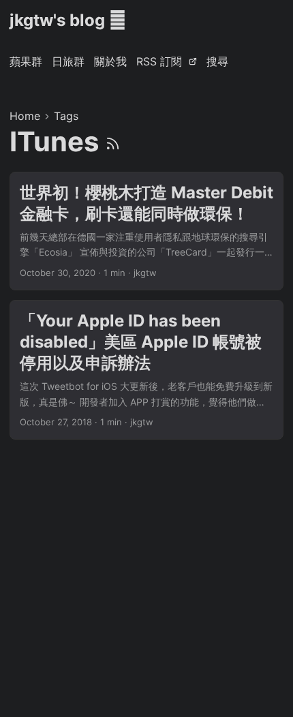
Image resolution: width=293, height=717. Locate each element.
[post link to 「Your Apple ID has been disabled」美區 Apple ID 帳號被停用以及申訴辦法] (146, 370)
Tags (66, 116)
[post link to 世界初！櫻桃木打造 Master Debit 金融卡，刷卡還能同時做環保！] (146, 231)
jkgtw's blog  (68, 20)
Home (25, 116)
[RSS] (113, 141)
